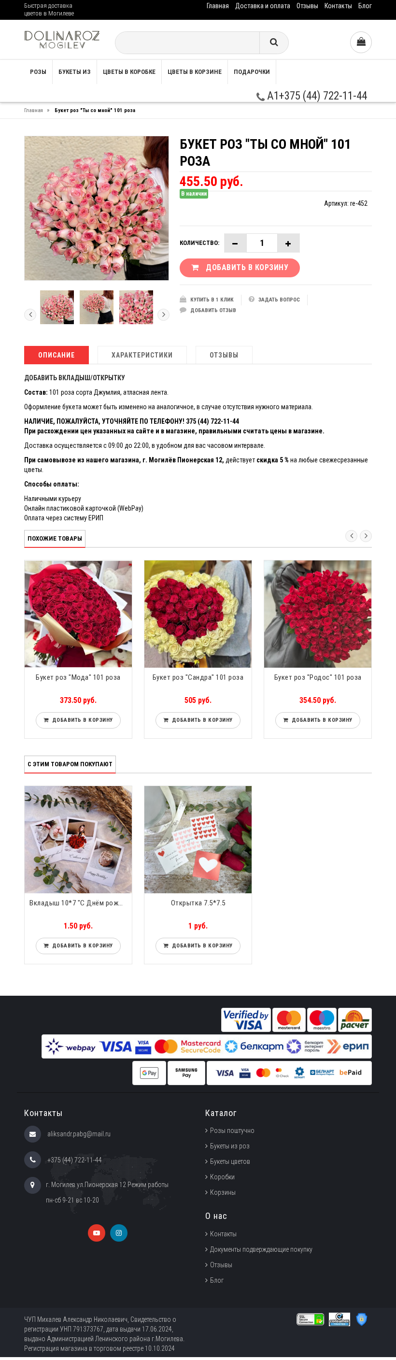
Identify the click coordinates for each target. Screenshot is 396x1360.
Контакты (338, 6)
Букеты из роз (230, 1146)
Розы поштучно (232, 1130)
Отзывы (307, 6)
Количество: (199, 242)
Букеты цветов (230, 1161)
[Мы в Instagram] (118, 1233)
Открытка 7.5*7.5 (198, 903)
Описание (56, 355)
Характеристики (142, 355)
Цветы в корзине (195, 71)
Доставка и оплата (262, 6)
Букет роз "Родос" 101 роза (318, 677)
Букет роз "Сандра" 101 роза (198, 677)
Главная (218, 6)
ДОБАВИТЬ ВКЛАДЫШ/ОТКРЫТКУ (74, 378)
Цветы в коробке (129, 71)
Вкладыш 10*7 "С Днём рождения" (80, 903)
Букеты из (74, 71)
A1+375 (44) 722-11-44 (316, 95)
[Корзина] (361, 42)
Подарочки (252, 71)
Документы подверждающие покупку (261, 1249)
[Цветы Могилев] (62, 39)
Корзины (223, 1192)
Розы (38, 71)
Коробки (222, 1177)
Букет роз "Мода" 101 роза (78, 677)
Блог (365, 6)
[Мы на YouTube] (96, 1233)
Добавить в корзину (81, 720)
